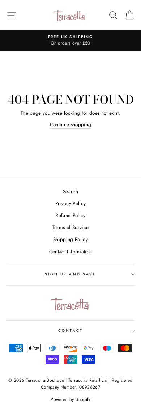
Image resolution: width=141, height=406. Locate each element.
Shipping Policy (70, 239)
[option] (70, 40)
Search (70, 191)
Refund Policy (70, 215)
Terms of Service (70, 227)
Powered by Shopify (70, 399)
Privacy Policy (70, 203)
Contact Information (70, 251)
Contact (70, 330)
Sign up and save (70, 274)
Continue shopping (70, 124)
